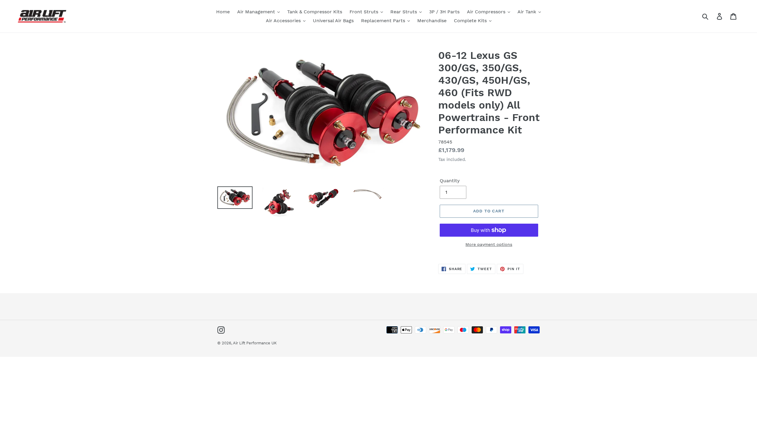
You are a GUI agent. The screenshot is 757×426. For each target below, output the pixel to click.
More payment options (488, 244)
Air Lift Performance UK (255, 343)
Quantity (450, 180)
